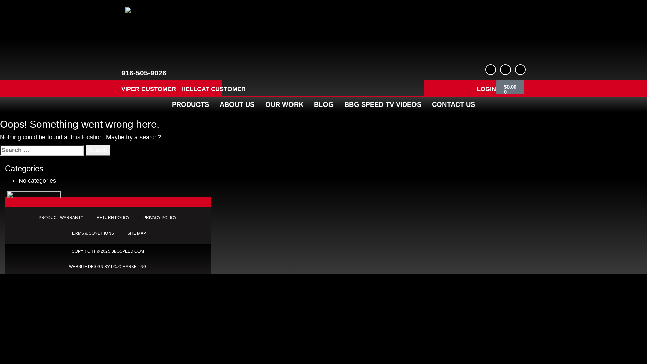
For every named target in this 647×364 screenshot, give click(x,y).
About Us (237, 104)
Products (190, 104)
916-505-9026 (143, 73)
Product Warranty (61, 217)
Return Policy (113, 217)
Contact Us (453, 104)
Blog (324, 104)
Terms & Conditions (92, 233)
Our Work (284, 104)
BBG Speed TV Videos (382, 104)
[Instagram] (520, 69)
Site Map (136, 233)
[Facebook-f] (490, 69)
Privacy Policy (160, 217)
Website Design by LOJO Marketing (107, 266)
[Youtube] (505, 69)
